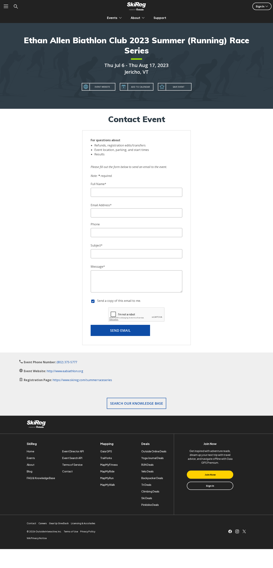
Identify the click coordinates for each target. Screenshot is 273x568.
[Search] (16, 6)
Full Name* (98, 184)
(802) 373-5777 (67, 362)
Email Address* (101, 205)
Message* (98, 267)
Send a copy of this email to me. (119, 301)
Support (160, 18)
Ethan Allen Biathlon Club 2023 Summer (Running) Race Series (136, 45)
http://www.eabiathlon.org (65, 371)
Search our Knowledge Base (136, 403)
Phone (95, 224)
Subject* (97, 245)
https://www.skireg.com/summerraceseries (82, 380)
